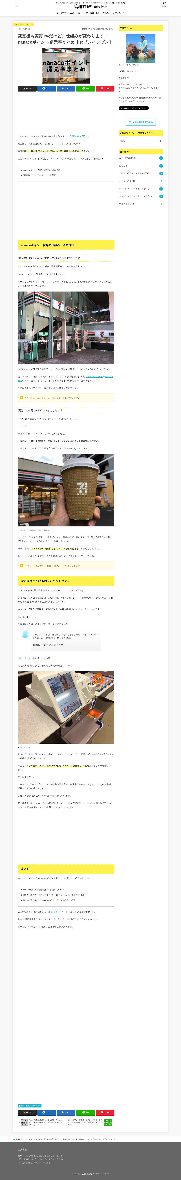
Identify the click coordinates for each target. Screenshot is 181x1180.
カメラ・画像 (127, 181)
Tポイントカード (94, 376)
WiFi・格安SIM (128, 158)
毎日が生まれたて (85, 1174)
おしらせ (124, 166)
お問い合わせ (118, 13)
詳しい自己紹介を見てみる (141, 122)
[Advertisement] (66, 112)
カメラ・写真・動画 (91, 13)
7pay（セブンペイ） (58, 912)
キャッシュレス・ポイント (134, 189)
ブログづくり (126, 204)
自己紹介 (106, 13)
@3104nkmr (75, 136)
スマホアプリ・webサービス (68, 13)
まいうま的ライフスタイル (23, 24)
